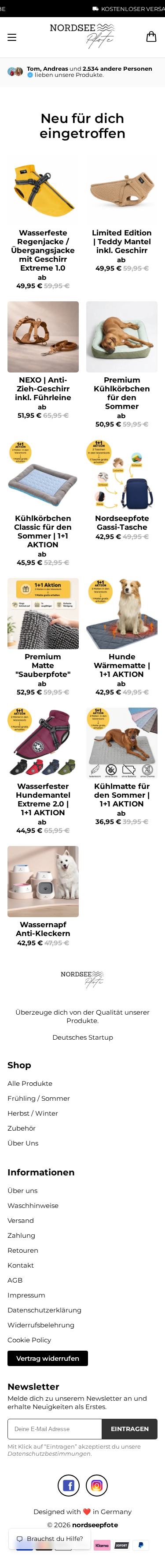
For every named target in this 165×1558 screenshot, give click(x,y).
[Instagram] (97, 1486)
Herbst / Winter (32, 1113)
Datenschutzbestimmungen (49, 1453)
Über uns (22, 1190)
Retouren (22, 1250)
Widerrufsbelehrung (40, 1325)
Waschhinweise (33, 1205)
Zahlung (21, 1235)
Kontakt (20, 1265)
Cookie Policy (29, 1340)
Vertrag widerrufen (47, 1358)
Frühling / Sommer (38, 1098)
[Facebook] (69, 1486)
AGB (14, 1280)
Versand (20, 1220)
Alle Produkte (29, 1083)
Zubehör (21, 1128)
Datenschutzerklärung (44, 1310)
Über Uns (22, 1143)
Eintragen (130, 1429)
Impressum (26, 1295)
